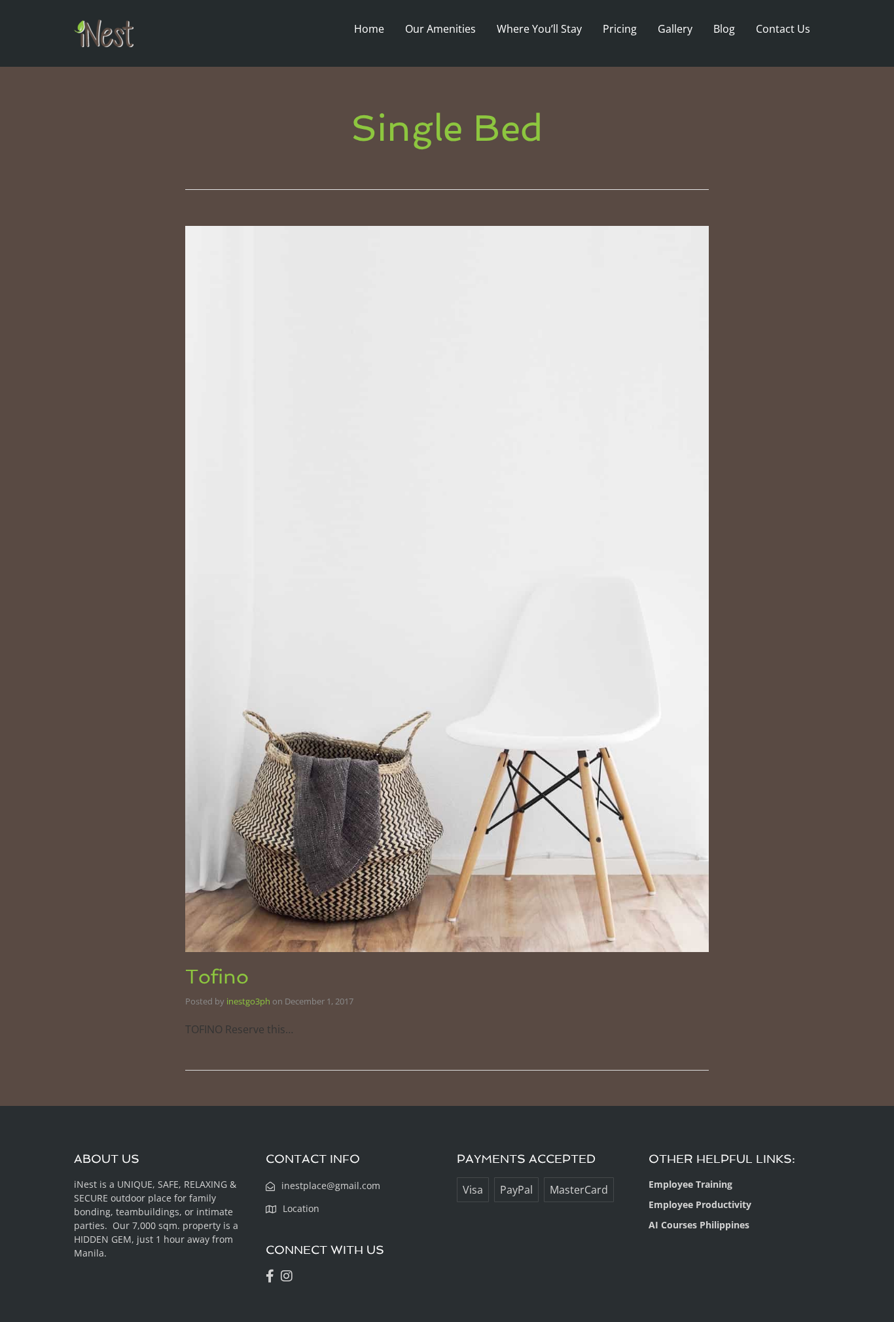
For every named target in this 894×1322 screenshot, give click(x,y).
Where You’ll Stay (539, 29)
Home (369, 29)
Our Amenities (440, 29)
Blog (724, 29)
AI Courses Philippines (699, 1225)
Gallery (675, 29)
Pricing (620, 29)
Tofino (217, 976)
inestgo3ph (248, 1001)
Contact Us (783, 29)
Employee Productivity (700, 1204)
